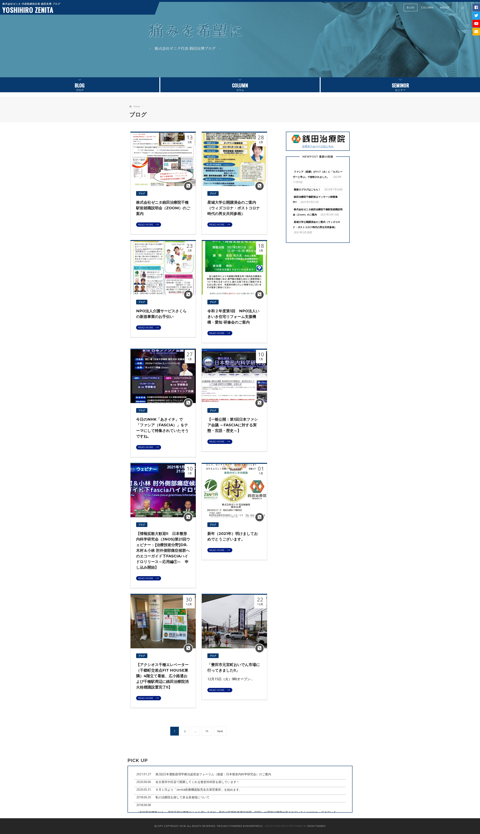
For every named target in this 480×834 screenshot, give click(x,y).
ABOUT (445, 7)
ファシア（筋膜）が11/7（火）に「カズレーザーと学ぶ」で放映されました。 (318, 174)
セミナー (400, 87)
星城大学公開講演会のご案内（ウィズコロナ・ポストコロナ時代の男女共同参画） (233, 208)
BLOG (410, 7)
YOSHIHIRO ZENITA (27, 10)
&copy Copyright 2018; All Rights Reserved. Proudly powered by (200, 826)
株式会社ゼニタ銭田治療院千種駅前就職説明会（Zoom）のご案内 (163, 208)
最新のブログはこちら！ (307, 189)
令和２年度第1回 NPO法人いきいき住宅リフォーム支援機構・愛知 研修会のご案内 (233, 316)
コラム (240, 87)
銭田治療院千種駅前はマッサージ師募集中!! (315, 199)
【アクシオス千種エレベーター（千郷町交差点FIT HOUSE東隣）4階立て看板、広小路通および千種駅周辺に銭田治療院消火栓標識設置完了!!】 (162, 675)
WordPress (254, 826)
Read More (145, 224)
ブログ (80, 87)
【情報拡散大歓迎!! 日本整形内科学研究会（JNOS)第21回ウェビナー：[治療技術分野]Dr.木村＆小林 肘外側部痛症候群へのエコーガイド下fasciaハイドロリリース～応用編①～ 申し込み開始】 (163, 550)
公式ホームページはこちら (318, 146)
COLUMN (427, 7)
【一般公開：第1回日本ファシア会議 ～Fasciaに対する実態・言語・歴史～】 (232, 425)
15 (208, 731)
